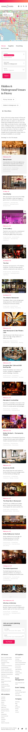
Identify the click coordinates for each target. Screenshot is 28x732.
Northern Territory (5, 710)
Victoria (3, 721)
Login (16, 705)
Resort (2, 679)
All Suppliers (19, 654)
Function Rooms (6, 169)
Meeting (12, 307)
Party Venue (18, 307)
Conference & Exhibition (6, 665)
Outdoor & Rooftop (5, 677)
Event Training (20, 687)
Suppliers (11, 46)
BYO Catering (4, 660)
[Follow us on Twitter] (22, 729)
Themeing (17, 671)
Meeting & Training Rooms (7, 674)
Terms (16, 710)
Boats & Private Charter (6, 659)
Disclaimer (17, 707)
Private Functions (7, 168)
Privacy (17, 708)
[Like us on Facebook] (18, 729)
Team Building (18, 669)
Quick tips (17, 693)
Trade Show (5, 274)
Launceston (3, 705)
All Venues (4, 654)
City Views (21, 377)
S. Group (13, 729)
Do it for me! (4, 48)
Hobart (2, 704)
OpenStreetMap (19, 40)
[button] (17, 35)
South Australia (4, 716)
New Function (4, 676)
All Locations (5, 694)
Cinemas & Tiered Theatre (5, 663)
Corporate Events (16, 410)
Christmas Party (7, 171)
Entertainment (18, 660)
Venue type (6, 62)
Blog (16, 703)
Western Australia (5, 722)
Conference (6, 204)
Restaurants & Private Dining (6, 682)
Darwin (2, 702)
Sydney (3, 717)
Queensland (4, 714)
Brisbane (3, 698)
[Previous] (4, 148)
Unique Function (4, 684)
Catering (17, 659)
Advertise (17, 701)
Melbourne (3, 707)
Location (6, 53)
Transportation (18, 673)
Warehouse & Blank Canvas (5, 686)
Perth (2, 712)
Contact (17, 712)
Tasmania (3, 719)
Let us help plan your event (19, 683)
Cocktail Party (14, 169)
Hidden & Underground (6, 669)
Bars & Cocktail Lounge (6, 657)
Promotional (18, 667)
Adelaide (3, 697)
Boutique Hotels (7, 205)
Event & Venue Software (20, 662)
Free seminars (18, 695)
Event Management (19, 679)
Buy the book (18, 690)
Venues (3, 46)
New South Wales (5, 709)
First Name (6, 629)
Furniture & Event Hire (20, 664)
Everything (19, 46)
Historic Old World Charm (7, 670)
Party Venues (15, 377)
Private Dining (15, 168)
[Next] (23, 148)
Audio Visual (18, 657)
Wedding (21, 342)
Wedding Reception (14, 204)
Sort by (5, 14)
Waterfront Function (5, 689)
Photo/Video (18, 666)
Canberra (3, 700)
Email (5, 635)
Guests (5, 68)
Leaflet (12, 40)
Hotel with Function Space (7, 672)
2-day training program (20, 692)
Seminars (16, 478)
